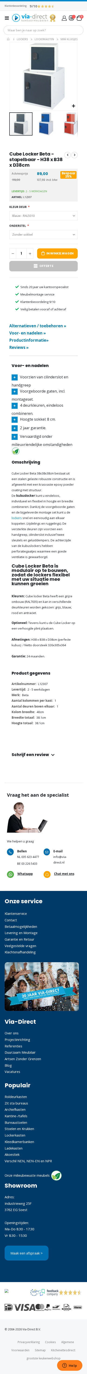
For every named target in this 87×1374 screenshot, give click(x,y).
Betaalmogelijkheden (21, 926)
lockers (17, 518)
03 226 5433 (29, 863)
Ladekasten (14, 1148)
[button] (73, 106)
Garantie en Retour (19, 939)
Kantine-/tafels (16, 1116)
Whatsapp (25, 874)
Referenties (13, 1046)
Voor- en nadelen (27, 333)
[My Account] (64, 18)
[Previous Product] (67, 155)
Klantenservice (16, 913)
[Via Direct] (34, 18)
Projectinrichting (17, 1039)
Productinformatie (28, 340)
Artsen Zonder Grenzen (23, 1058)
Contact (11, 920)
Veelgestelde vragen (20, 945)
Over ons (12, 1033)
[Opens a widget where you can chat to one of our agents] (69, 1366)
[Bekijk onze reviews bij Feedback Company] (48, 1294)
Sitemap (40, 1350)
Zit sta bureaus (16, 1103)
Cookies (50, 1342)
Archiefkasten (15, 1109)
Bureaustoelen (16, 1122)
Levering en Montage (21, 932)
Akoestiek (12, 1154)
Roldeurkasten (16, 1096)
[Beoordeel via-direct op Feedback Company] (46, 6)
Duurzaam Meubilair (20, 1052)
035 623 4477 (30, 857)
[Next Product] (74, 155)
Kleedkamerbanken (19, 1141)
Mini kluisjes (69, 39)
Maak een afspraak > (26, 1253)
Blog (8, 1065)
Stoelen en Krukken (19, 1128)
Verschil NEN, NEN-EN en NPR (28, 1161)
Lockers (22, 39)
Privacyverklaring (29, 1342)
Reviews (19, 347)
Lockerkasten (44, 39)
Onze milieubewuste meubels (27, 1175)
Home (8, 39)
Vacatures (12, 1071)
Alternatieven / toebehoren (37, 325)
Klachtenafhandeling (20, 952)
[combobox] (43, 30)
